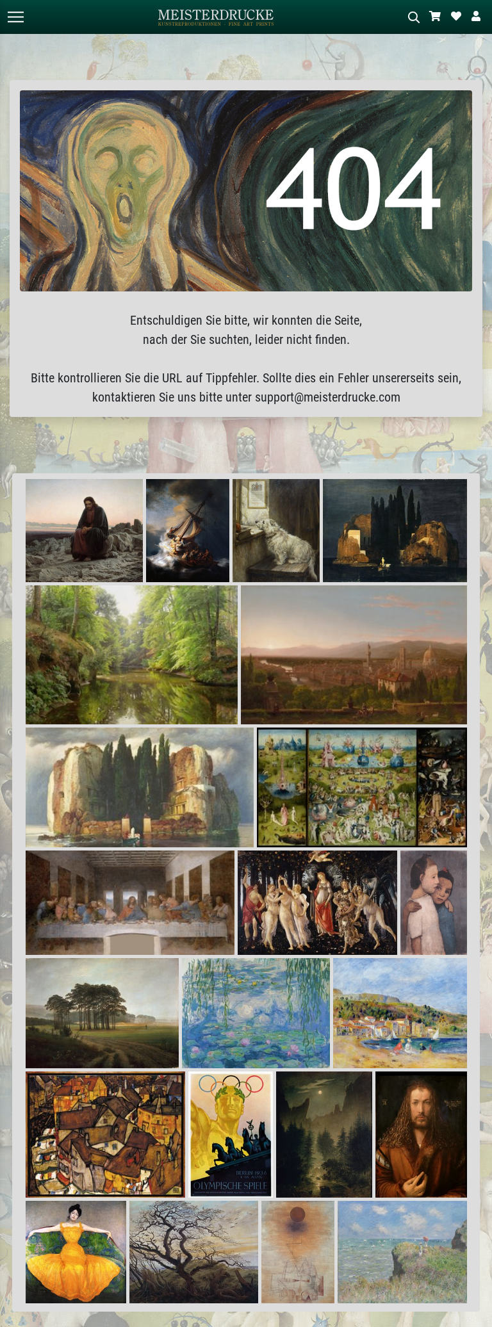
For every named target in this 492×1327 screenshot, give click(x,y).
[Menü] (15, 17)
